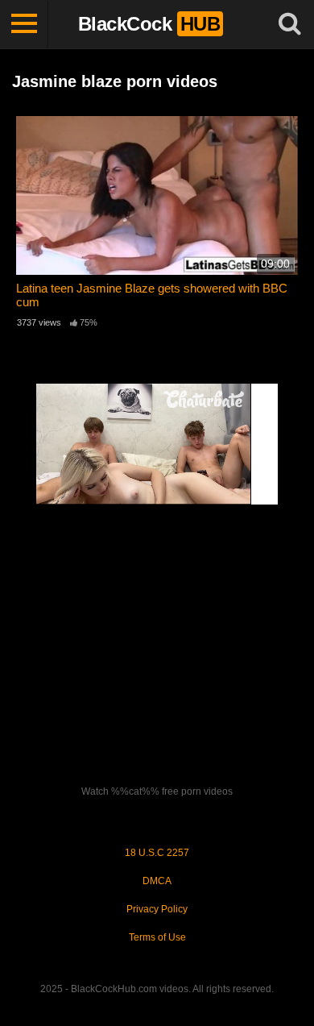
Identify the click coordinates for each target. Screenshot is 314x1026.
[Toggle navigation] (24, 24)
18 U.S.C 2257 (157, 852)
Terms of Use (157, 937)
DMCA (157, 881)
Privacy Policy (157, 909)
